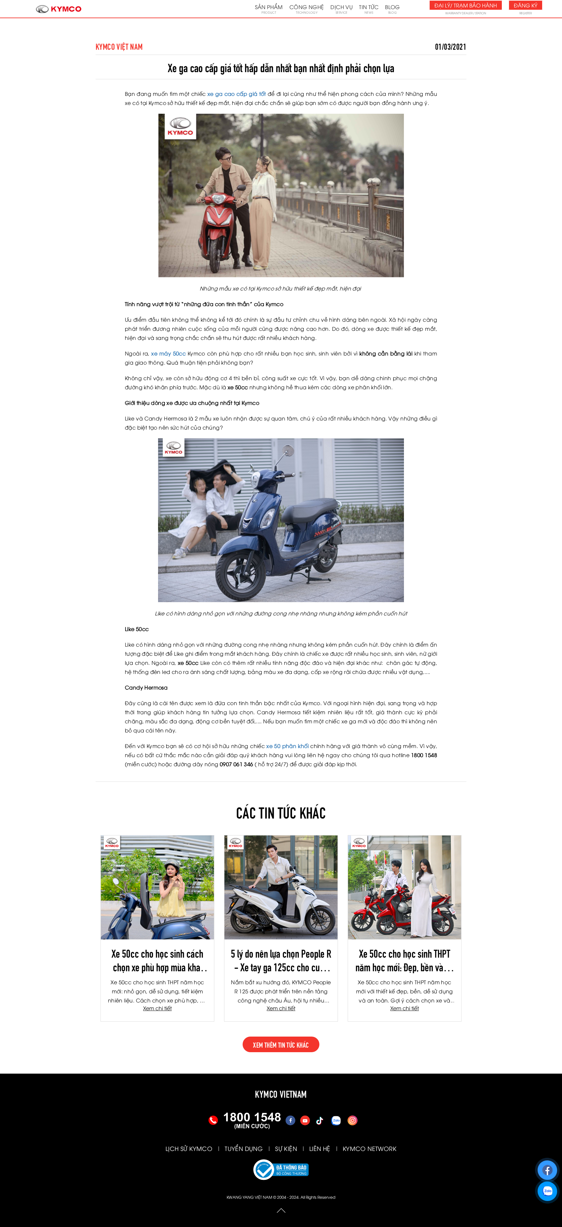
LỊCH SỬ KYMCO (189, 1148)
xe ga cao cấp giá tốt (236, 93)
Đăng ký (525, 5)
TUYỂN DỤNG (244, 1148)
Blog (392, 8)
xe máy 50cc (168, 353)
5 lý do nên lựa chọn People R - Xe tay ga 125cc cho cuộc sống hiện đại (281, 959)
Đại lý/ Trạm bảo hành (466, 5)
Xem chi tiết (157, 1008)
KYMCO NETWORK (369, 1148)
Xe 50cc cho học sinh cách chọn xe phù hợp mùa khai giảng (157, 959)
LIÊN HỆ (319, 1148)
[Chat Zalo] (547, 1188)
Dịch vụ (341, 8)
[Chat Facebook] (547, 1167)
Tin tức (369, 8)
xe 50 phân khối (287, 745)
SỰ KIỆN (286, 1148)
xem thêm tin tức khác (281, 1044)
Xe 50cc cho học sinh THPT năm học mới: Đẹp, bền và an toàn (404, 959)
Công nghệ (306, 8)
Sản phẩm (269, 8)
